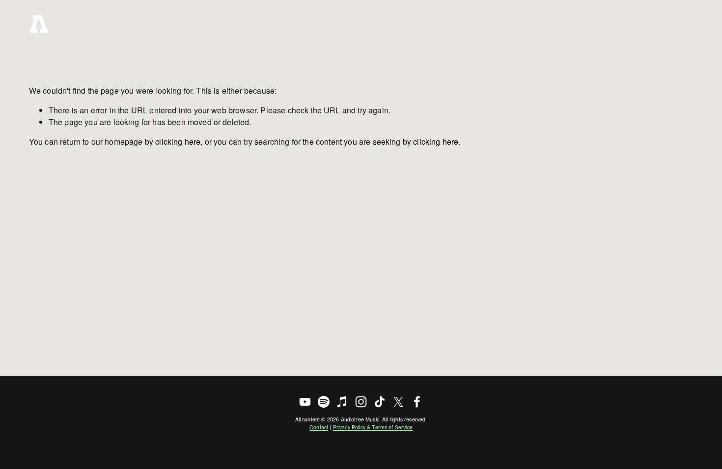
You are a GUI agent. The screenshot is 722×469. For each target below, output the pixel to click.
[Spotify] (324, 402)
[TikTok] (380, 402)
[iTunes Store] (342, 402)
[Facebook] (417, 402)
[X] (398, 402)
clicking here (177, 141)
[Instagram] (361, 402)
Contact (318, 427)
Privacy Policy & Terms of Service (373, 427)
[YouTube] (305, 402)
